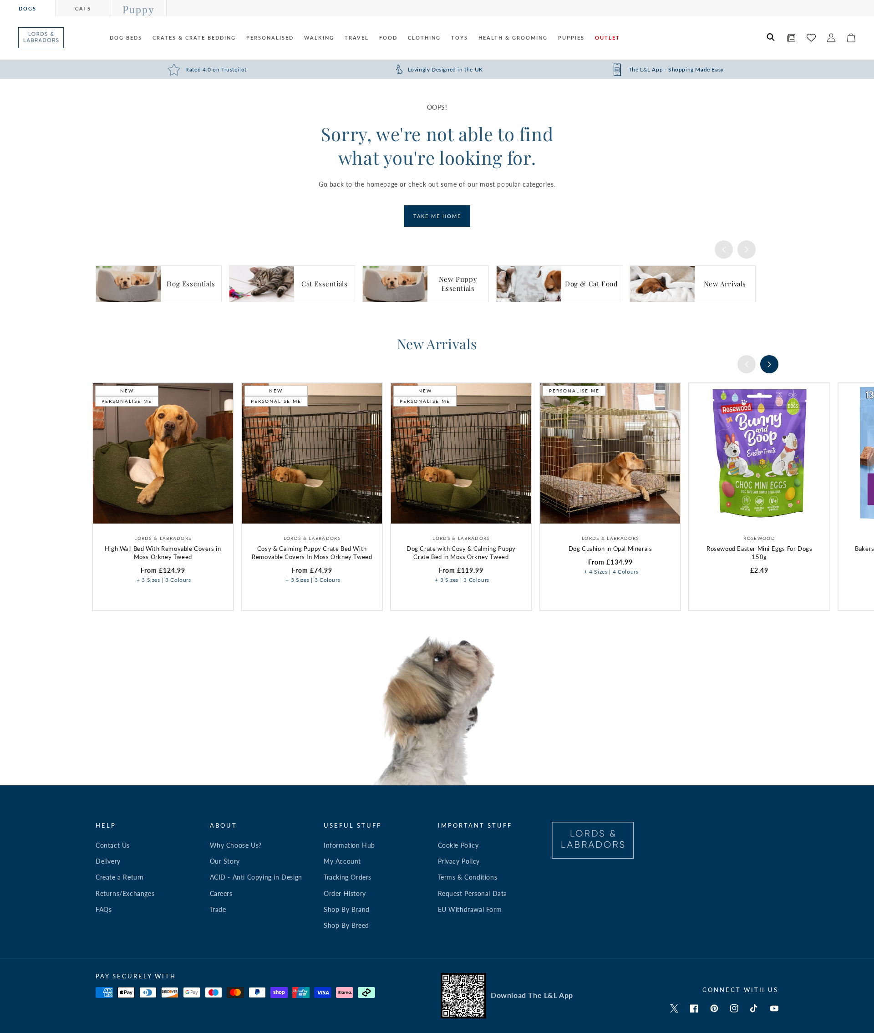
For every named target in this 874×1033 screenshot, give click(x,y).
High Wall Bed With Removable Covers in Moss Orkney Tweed (163, 552)
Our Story (225, 861)
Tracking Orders (347, 877)
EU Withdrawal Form (470, 909)
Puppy (138, 9)
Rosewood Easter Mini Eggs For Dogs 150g (759, 552)
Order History (345, 893)
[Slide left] (724, 249)
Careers (221, 893)
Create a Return (120, 877)
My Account (342, 861)
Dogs (27, 8)
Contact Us (113, 845)
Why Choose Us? (236, 845)
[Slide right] (746, 249)
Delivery (108, 861)
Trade (218, 909)
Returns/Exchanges (125, 893)
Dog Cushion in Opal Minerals (610, 548)
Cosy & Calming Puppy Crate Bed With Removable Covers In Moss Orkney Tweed (312, 552)
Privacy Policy (459, 861)
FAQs (104, 909)
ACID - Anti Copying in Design (256, 877)
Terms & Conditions (468, 877)
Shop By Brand (347, 909)
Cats (83, 8)
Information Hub (349, 845)
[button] (771, 38)
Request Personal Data (473, 893)
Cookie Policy (458, 845)
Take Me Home (437, 216)
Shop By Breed (346, 925)
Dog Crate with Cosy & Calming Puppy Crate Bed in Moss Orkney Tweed (461, 552)
